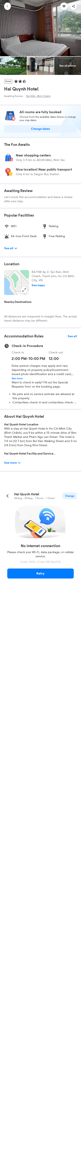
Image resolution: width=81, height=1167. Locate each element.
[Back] (7, 6)
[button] (16, 282)
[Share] (73, 6)
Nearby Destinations (18, 302)
